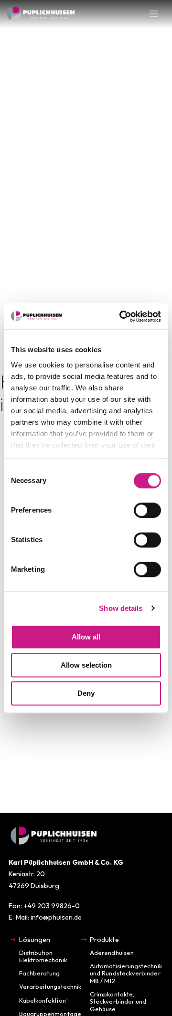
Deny (86, 693)
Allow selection (86, 665)
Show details (120, 608)
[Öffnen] (154, 14)
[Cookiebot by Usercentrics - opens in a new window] (121, 316)
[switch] (147, 510)
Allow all (86, 637)
